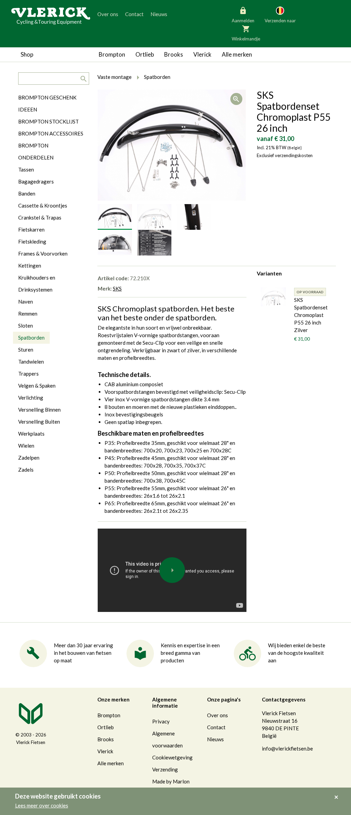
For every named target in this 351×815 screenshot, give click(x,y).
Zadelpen (28, 457)
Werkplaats (31, 433)
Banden (26, 193)
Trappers (28, 373)
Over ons (107, 14)
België (251, 45)
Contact (134, 14)
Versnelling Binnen (39, 409)
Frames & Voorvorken (43, 253)
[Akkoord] (338, 792)
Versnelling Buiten (39, 421)
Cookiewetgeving (172, 757)
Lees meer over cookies (41, 805)
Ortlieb (144, 54)
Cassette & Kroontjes (42, 205)
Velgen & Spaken (37, 385)
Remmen (27, 313)
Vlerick (202, 54)
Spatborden (31, 337)
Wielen (26, 445)
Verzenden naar (280, 20)
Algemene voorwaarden (167, 739)
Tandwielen (31, 361)
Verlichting (30, 397)
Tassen (26, 169)
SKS (117, 288)
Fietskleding (32, 241)
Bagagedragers (36, 181)
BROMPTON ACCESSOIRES (50, 133)
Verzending (165, 769)
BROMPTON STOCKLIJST (48, 121)
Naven (25, 301)
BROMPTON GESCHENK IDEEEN (47, 103)
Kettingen (29, 265)
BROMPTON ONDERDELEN (35, 151)
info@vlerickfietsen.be (287, 748)
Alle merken (237, 54)
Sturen (25, 349)
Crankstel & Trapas (39, 217)
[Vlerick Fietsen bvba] (50, 15)
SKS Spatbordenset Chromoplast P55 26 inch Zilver (310, 315)
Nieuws (158, 14)
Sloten (25, 325)
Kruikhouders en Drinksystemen (36, 283)
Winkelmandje (246, 39)
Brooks (173, 54)
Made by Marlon (171, 781)
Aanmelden (243, 20)
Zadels (26, 469)
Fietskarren (31, 229)
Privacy (161, 721)
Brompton (112, 54)
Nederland (307, 45)
